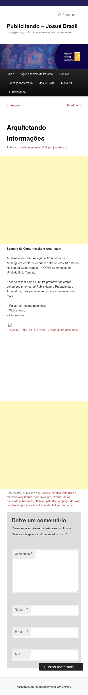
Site (17, 653)
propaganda (65, 501)
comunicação (42, 497)
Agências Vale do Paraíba (37, 74)
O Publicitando (17, 92)
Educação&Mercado (20, 83)
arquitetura (25, 497)
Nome (21, 609)
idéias (66, 497)
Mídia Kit (66, 83)
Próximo (74, 105)
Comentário (24, 553)
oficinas (40, 501)
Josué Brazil (47, 83)
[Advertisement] (44, 200)
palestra (51, 501)
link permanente (62, 505)
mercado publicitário (20, 501)
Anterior (14, 105)
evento (57, 497)
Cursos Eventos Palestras (57, 493)
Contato (64, 74)
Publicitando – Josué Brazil (42, 26)
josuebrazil (60, 147)
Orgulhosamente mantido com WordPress (44, 686)
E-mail (21, 631)
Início (11, 74)
